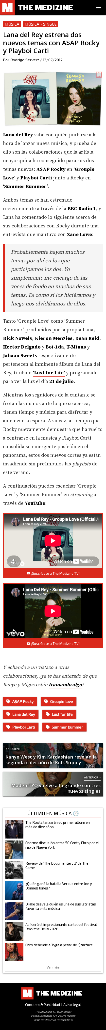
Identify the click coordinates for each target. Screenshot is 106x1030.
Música (12, 24)
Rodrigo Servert (24, 59)
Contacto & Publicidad (42, 1004)
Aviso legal (72, 1004)
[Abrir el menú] (98, 7)
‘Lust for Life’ (49, 373)
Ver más (53, 967)
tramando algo (65, 685)
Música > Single (40, 24)
